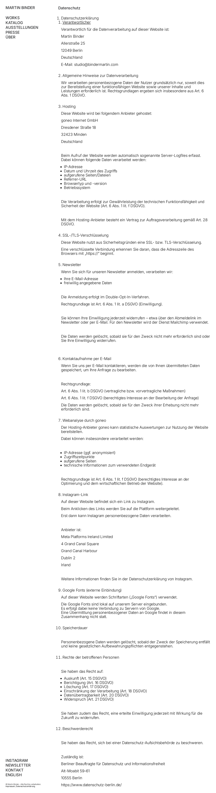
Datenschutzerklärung (25, 786)
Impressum (10, 786)
